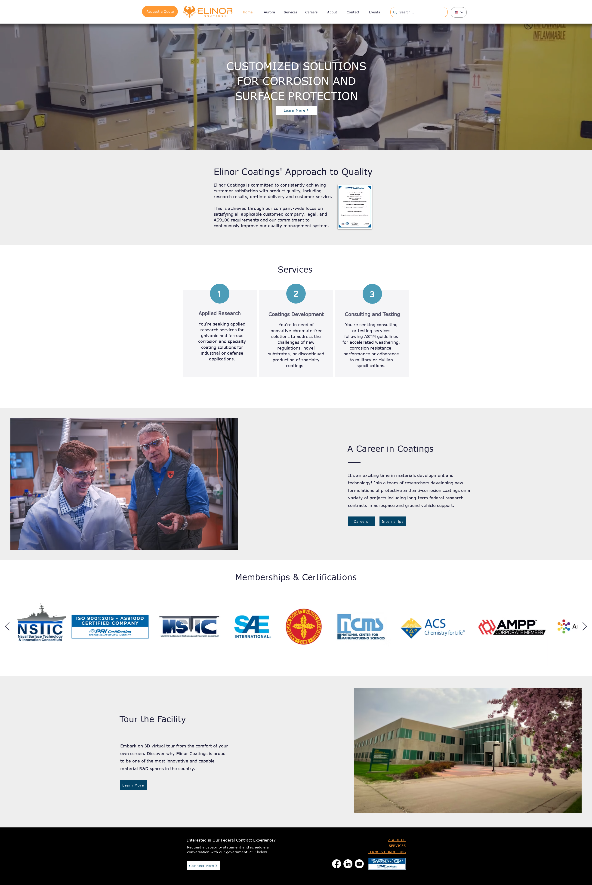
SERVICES (397, 846)
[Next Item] (584, 626)
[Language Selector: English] (459, 12)
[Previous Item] (7, 626)
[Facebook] (336, 863)
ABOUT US (397, 840)
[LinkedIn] (347, 863)
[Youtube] (359, 863)
